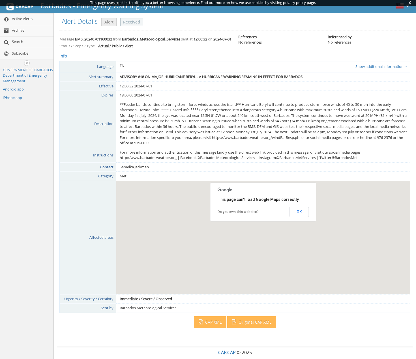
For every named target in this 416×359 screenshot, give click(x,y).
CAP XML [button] (213, 322)
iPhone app (12, 97)
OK (299, 212)
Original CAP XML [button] (254, 322)
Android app (13, 89)
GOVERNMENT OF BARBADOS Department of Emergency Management (28, 75)
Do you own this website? (238, 212)
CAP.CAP (227, 352)
